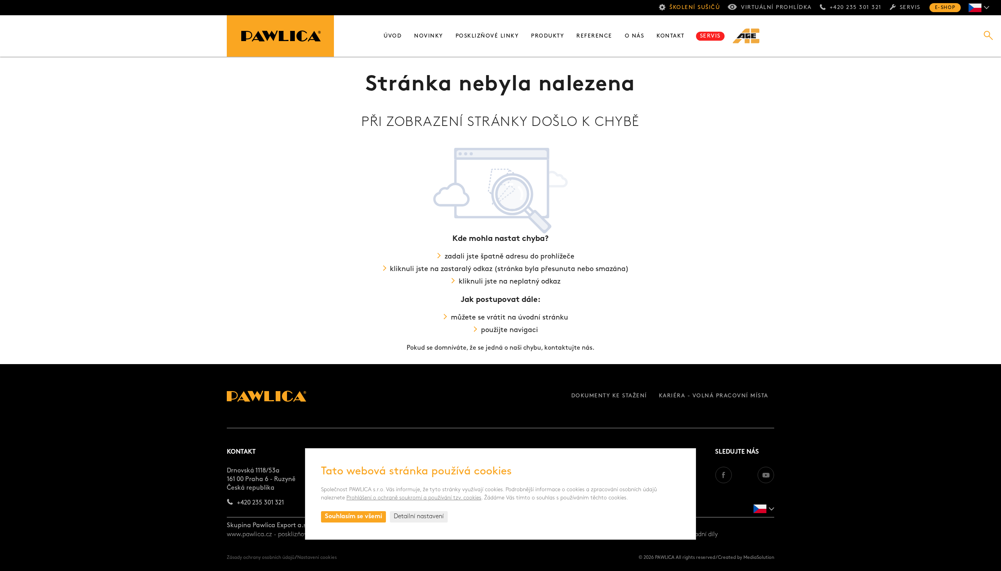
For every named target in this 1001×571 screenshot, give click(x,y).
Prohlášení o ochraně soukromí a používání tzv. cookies (413, 498)
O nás (634, 36)
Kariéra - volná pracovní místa (713, 396)
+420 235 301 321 (856, 8)
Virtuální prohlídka (776, 8)
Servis (910, 8)
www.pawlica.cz (249, 534)
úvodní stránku (543, 317)
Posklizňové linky (487, 36)
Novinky (428, 36)
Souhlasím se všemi (353, 517)
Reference (594, 36)
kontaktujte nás (568, 348)
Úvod (393, 36)
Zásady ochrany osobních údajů (260, 557)
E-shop (945, 7)
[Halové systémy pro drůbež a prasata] (750, 36)
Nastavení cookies (317, 557)
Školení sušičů (694, 8)
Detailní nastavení (419, 517)
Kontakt (671, 36)
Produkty (547, 36)
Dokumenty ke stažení (609, 396)
